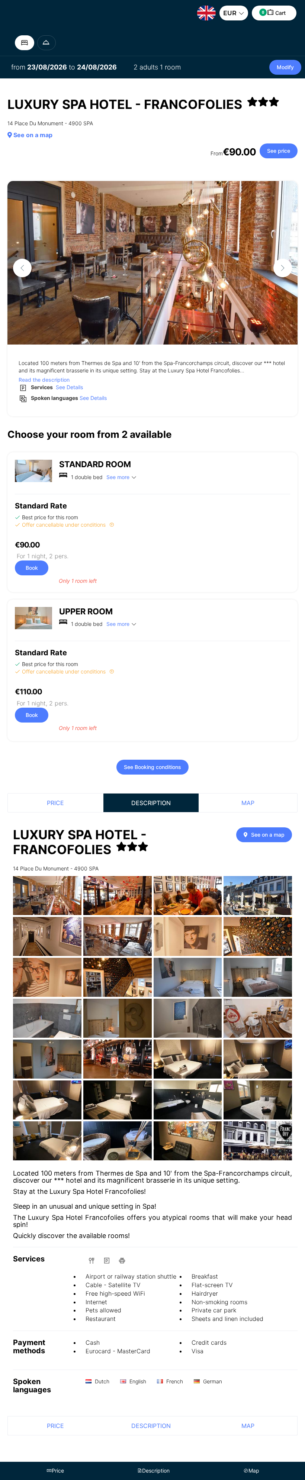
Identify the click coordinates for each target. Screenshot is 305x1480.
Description (151, 803)
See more (117, 477)
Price (55, 803)
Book (32, 568)
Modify (285, 67)
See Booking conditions (152, 767)
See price (278, 151)
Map (247, 803)
